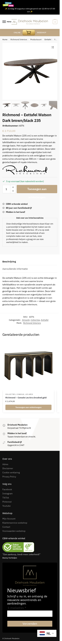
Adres (5, 464)
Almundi (26, 320)
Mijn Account (8, 518)
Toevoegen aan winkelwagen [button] (28, 407)
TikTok (5, 497)
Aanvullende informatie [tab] (15, 268)
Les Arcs (29, 394)
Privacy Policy (9, 476)
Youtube (6, 505)
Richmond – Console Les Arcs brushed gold (26, 397)
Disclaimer (7, 468)
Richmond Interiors (18, 39)
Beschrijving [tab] (9, 261)
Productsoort (35, 39)
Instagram (7, 493)
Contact (6, 526)
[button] (52, 47)
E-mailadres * (17, 608)
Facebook (7, 489)
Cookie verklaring (11, 472)
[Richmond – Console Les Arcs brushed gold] (28, 365)
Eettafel (48, 39)
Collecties (35, 320)
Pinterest (7, 501)
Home (4, 39)
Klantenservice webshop (14, 522)
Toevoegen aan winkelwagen (36, 190)
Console (20, 394)
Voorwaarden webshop (13, 531)
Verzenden (30, 624)
